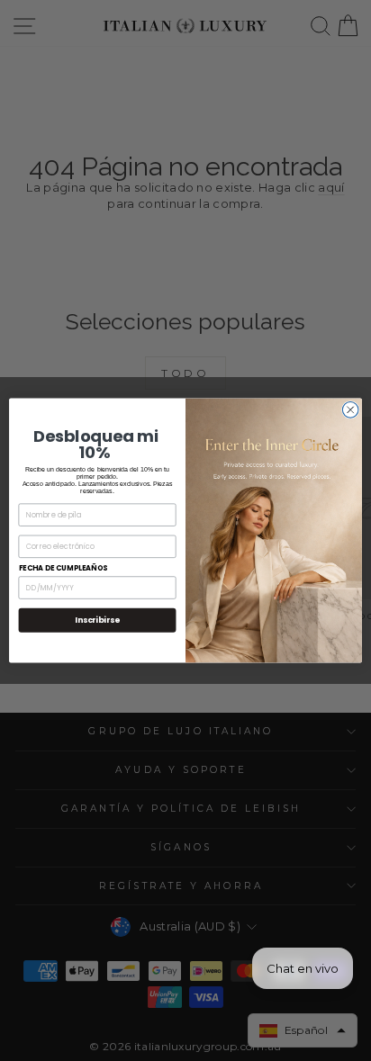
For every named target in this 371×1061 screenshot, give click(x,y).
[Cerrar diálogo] (350, 410)
